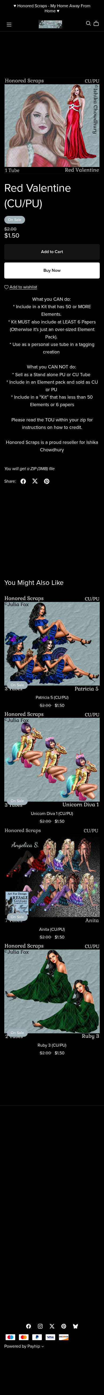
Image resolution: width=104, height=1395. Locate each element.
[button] (42, 1347)
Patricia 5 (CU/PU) (52, 697)
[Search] (88, 23)
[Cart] (98, 23)
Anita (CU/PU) (52, 929)
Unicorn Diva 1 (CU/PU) (52, 813)
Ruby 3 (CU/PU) (52, 1045)
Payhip (33, 1346)
